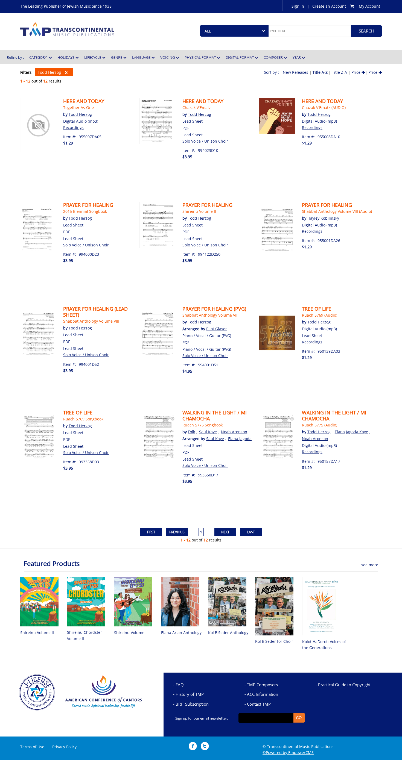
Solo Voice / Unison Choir (205, 141)
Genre (117, 57)
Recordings (73, 127)
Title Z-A (339, 72)
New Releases (295, 72)
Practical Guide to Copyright (344, 684)
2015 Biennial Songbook (85, 211)
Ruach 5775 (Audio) (319, 425)
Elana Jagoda (240, 438)
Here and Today (83, 101)
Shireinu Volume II (199, 211)
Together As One (78, 107)
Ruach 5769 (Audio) (319, 315)
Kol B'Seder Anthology (228, 632)
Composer (274, 57)
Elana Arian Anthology (181, 632)
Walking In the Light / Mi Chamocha (214, 415)
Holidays (66, 57)
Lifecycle (93, 57)
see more (369, 564)
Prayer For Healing (327, 205)
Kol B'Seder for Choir (274, 641)
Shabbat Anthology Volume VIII (91, 321)
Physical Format (201, 57)
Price (356, 72)
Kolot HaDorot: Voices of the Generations (324, 644)
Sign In (298, 6)
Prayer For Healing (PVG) (214, 308)
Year (297, 57)
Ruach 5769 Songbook (83, 419)
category (38, 57)
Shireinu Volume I (130, 632)
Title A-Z (320, 72)
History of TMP (190, 694)
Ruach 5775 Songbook (202, 425)
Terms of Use (32, 746)
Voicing (168, 57)
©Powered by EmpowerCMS (288, 752)
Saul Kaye (208, 431)
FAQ (180, 684)
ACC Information (262, 694)
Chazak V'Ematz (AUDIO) (324, 107)
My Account (369, 6)
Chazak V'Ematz (196, 107)
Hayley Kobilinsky (323, 218)
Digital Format (240, 57)
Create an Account (329, 6)
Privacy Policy (64, 746)
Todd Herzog (50, 72)
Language (141, 57)
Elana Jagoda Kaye (351, 431)
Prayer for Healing (88, 205)
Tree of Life (316, 308)
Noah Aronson (234, 431)
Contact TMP (259, 704)
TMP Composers (262, 684)
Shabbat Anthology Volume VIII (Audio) (337, 211)
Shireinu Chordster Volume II (84, 635)
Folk (191, 431)
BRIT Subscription (192, 704)
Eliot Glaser (216, 328)
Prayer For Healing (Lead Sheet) (95, 311)
